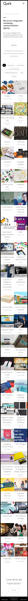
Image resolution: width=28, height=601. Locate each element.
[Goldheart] (20, 175)
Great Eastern (7, 207)
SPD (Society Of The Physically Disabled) (7, 469)
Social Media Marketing (14, 69)
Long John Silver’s (7, 330)
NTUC (7, 350)
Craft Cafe (20, 142)
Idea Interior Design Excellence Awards (7, 234)
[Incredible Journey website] (7, 248)
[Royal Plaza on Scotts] (7, 363)
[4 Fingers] (7, 87)
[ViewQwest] (7, 550)
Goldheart (20, 184)
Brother (7, 142)
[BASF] (20, 109)
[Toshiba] (20, 529)
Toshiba (21, 538)
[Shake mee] (20, 363)
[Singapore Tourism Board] (7, 435)
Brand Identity (11, 65)
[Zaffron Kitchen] (20, 550)
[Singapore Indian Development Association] (7, 408)
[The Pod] (7, 529)
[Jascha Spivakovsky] (20, 271)
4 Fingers (7, 96)
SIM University (7, 395)
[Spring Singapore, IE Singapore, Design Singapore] (20, 458)
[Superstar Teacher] (20, 484)
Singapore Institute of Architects (21, 419)
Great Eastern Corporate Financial (21, 209)
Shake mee (21, 372)
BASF (21, 117)
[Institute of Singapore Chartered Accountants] (7, 271)
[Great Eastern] (7, 198)
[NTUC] (7, 341)
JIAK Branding (7, 307)
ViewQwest (7, 558)
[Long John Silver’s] (7, 321)
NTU (20, 330)
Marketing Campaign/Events (11, 72)
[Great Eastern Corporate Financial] (20, 198)
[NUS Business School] (20, 341)
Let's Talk (14, 590)
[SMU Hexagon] (20, 435)
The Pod (7, 538)
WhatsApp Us (5, 599)
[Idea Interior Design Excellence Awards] (7, 223)
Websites (14, 76)
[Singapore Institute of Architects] (20, 408)
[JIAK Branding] (7, 298)
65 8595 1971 (23, 599)
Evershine (7, 162)
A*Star (20, 96)
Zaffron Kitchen (20, 558)
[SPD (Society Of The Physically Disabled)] (7, 458)
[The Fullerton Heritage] (20, 507)
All (4, 65)
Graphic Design (20, 65)
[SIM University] (7, 386)
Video (22, 72)
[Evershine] (7, 153)
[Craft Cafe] (20, 133)
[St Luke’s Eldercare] (7, 484)
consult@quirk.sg (14, 599)
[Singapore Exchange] (20, 386)
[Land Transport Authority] (20, 298)
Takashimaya (7, 516)
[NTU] (20, 321)
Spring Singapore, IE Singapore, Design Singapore (20, 469)
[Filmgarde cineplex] (20, 153)
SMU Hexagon (20, 444)
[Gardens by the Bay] (7, 175)
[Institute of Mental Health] (20, 248)
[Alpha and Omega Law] (7, 109)
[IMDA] (20, 223)
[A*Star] (20, 87)
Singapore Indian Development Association (7, 419)
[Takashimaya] (7, 507)
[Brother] (7, 133)
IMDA (21, 232)
